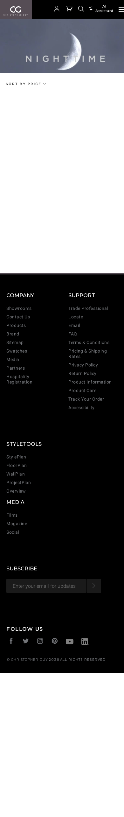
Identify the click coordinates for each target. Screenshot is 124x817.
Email (74, 325)
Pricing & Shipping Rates (87, 353)
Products (16, 325)
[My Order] (69, 9)
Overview (16, 491)
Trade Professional (88, 308)
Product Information (90, 382)
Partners (15, 368)
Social (12, 532)
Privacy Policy (83, 365)
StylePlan (16, 457)
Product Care (82, 390)
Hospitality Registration (19, 379)
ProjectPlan (18, 482)
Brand (12, 334)
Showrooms (19, 308)
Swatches (16, 351)
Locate (75, 317)
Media (12, 359)
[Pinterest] (55, 642)
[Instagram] (40, 642)
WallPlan (15, 474)
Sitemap (15, 342)
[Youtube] (69, 642)
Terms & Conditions (88, 342)
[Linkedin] (85, 642)
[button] (47, 9)
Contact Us (18, 317)
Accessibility (81, 407)
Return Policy (82, 373)
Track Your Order (86, 399)
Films (12, 515)
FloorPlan (16, 465)
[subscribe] (93, 586)
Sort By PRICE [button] (24, 84)
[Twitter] (26, 642)
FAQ (72, 334)
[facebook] (11, 642)
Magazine (16, 523)
